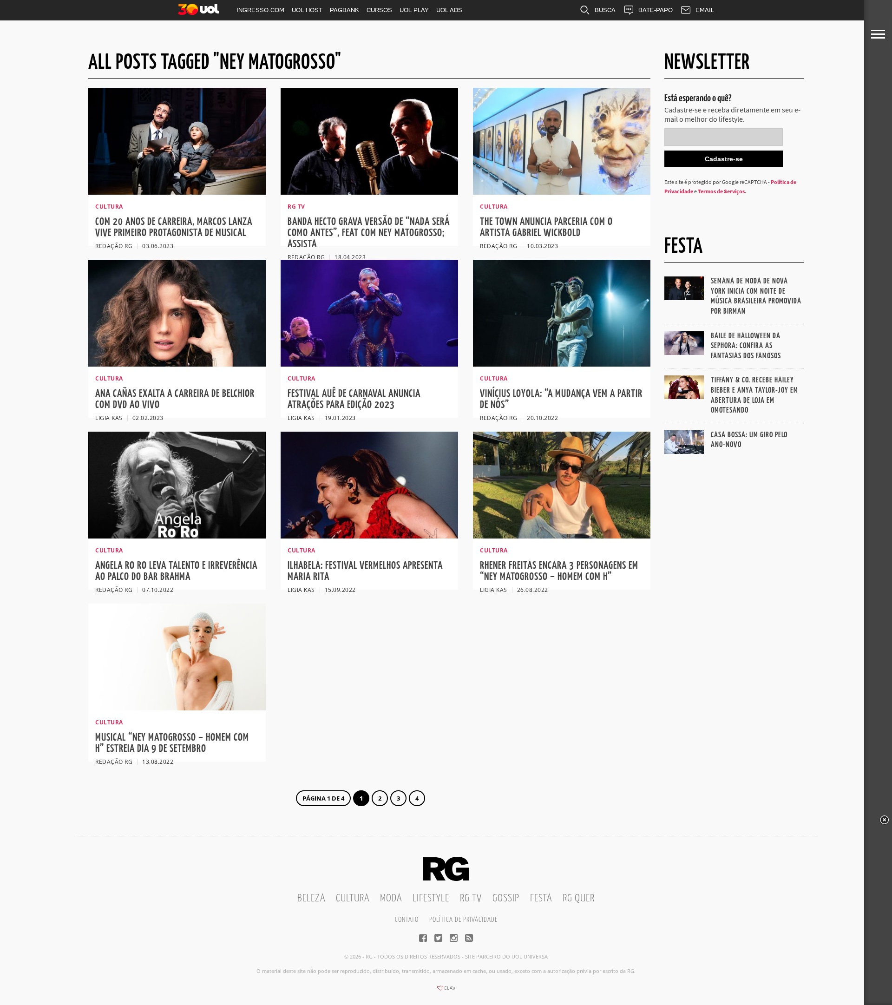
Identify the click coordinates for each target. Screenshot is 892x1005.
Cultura (352, 898)
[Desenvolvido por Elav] (446, 991)
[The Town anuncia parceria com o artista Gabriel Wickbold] (561, 192)
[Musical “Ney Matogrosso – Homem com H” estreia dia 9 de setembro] (177, 707)
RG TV (471, 898)
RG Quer (579, 898)
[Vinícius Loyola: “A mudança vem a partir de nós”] (561, 363)
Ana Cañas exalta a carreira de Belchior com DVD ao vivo (175, 399)
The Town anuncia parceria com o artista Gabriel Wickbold (546, 227)
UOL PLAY (414, 10)
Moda (391, 898)
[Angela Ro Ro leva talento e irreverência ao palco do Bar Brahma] (177, 535)
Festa (541, 898)
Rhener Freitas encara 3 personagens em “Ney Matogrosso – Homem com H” (559, 571)
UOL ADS (449, 10)
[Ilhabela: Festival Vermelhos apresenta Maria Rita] (369, 535)
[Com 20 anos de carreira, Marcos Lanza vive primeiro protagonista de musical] (177, 192)
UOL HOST (307, 10)
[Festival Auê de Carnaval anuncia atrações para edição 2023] (369, 363)
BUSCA (605, 10)
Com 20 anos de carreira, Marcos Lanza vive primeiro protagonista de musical (173, 227)
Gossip (505, 898)
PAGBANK (344, 10)
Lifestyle (431, 898)
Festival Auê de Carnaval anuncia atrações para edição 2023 (354, 399)
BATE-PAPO (655, 10)
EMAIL (704, 10)
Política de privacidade (463, 919)
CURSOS (379, 10)
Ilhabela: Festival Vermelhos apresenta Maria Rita (365, 571)
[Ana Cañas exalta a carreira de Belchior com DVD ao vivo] (177, 363)
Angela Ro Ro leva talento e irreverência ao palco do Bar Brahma (176, 571)
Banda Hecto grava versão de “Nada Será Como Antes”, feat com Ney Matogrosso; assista (369, 233)
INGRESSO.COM (260, 10)
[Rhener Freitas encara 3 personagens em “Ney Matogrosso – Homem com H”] (561, 535)
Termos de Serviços (721, 191)
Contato (407, 919)
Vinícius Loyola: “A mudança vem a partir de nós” (561, 399)
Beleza (311, 898)
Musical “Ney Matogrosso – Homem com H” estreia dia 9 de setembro (172, 743)
